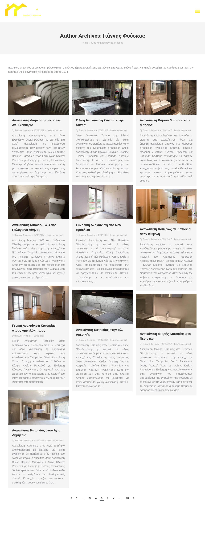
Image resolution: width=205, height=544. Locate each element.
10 (127, 498)
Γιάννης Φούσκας (124, 35)
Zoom (34, 97)
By (21, 130)
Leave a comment (54, 130)
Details (42, 97)
